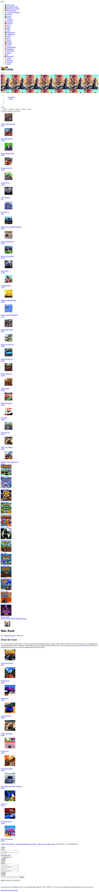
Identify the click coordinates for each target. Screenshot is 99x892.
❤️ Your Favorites (10, 10)
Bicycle (8, 618)
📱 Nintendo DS (10, 32)
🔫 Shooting (8, 62)
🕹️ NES (7, 38)
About (3, 844)
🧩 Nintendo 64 (10, 34)
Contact (48, 844)
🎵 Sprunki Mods (10, 47)
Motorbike (19, 618)
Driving (3, 618)
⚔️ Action (8, 58)
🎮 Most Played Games (12, 8)
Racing (24, 618)
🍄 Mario (8, 27)
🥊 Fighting (8, 43)
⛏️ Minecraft (9, 60)
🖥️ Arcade (8, 18)
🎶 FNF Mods (9, 51)
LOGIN (3, 859)
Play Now (4, 92)
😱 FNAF (8, 45)
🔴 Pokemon (9, 23)
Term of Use (41, 844)
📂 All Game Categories (12, 12)
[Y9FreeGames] (7, 70)
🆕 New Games (10, 5)
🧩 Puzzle (8, 40)
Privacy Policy (10, 844)
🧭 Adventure (9, 19)
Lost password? (5, 855)
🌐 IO (7, 54)
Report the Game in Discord (9, 890)
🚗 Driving (8, 42)
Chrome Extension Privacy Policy (26, 844)
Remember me (7, 857)
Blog (53, 844)
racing (81, 644)
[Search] (1, 72)
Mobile (13, 618)
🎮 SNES (8, 36)
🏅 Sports (8, 64)
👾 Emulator (9, 21)
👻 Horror (8, 53)
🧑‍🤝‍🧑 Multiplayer (9, 49)
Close (3, 847)
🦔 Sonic (7, 25)
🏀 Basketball (9, 56)
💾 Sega (7, 29)
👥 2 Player (8, 14)
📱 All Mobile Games (11, 7)
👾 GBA (7, 31)
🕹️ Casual (8, 16)
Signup (3, 873)
